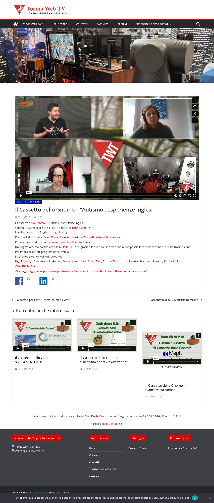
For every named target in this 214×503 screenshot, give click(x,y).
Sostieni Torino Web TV (102, 469)
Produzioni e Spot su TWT (152, 24)
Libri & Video (59, 24)
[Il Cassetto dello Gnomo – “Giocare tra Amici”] (172, 349)
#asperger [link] (22, 271)
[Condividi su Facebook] (19, 281)
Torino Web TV (35, 450)
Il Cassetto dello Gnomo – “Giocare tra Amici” (165, 387)
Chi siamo (94, 455)
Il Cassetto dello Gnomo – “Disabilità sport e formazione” (104, 359)
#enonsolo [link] (141, 271)
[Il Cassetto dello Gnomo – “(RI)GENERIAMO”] (42, 335)
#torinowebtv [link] (95, 271)
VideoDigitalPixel (95, 416)
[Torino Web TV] (16, 24)
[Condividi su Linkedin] (43, 281)
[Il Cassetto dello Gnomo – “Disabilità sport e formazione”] (107, 335)
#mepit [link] (56, 271)
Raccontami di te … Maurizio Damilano (174, 300)
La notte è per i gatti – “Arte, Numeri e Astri (43, 300)
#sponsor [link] (80, 271)
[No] (209, 498)
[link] (30, 223)
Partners (103, 24)
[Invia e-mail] (56, 281)
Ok (194, 497)
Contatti (82, 24)
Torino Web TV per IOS (27, 446)
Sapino (40, 216)
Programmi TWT (32, 24)
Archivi (122, 24)
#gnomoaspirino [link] (40, 271)
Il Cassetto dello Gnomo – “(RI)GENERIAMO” (35, 359)
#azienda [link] (67, 271)
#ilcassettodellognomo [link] (119, 271)
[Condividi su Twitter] (31, 281)
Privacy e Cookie (138, 448)
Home (92, 448)
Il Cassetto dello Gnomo (28, 202)
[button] (44, 24)
